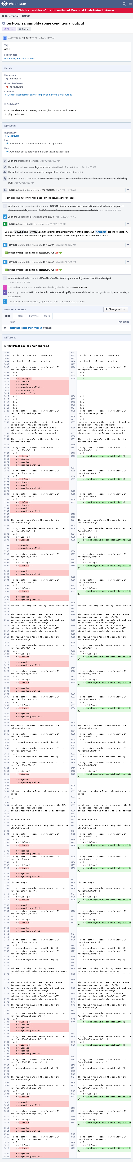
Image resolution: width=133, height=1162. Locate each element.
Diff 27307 (48, 244)
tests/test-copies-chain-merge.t (26, 327)
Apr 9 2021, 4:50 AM (50, 160)
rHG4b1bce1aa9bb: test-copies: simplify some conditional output (38, 94)
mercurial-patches (25, 58)
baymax (12, 244)
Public (25, 29)
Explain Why (14, 296)
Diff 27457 (48, 262)
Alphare (26, 37)
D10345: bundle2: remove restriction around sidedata (68, 210)
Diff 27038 (48, 216)
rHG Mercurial (12, 135)
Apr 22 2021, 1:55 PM (56, 224)
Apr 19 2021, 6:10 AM (66, 216)
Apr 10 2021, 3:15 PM (110, 210)
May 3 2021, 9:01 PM (66, 262)
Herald (12, 167)
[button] (130, 4)
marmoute (9, 58)
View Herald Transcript (63, 167)
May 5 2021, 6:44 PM (20, 282)
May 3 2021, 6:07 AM (66, 244)
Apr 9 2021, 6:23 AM (66, 190)
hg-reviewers (16, 86)
